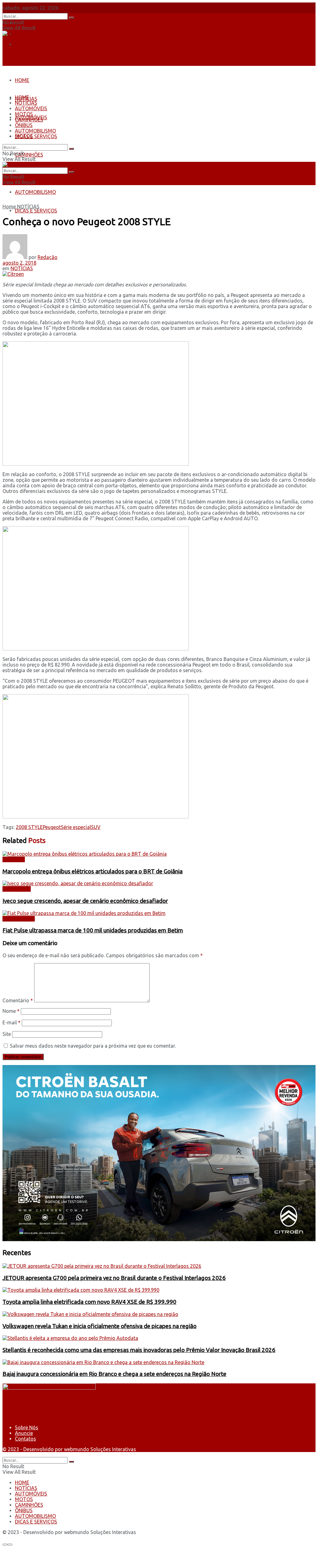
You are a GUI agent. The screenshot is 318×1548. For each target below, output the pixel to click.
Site (6, 1034)
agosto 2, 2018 (19, 263)
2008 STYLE (29, 827)
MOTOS (24, 114)
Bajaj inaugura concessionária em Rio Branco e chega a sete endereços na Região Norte (114, 1374)
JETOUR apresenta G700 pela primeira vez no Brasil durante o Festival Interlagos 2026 (114, 1278)
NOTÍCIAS (26, 103)
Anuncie (24, 1433)
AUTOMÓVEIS (31, 108)
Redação (47, 257)
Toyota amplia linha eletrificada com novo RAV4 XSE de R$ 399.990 (89, 1302)
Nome (11, 1011)
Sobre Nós (26, 23)
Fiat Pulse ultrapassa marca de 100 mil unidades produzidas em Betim (92, 930)
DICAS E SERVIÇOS (36, 210)
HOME (22, 80)
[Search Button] (71, 18)
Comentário (17, 1000)
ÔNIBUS (24, 125)
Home (9, 206)
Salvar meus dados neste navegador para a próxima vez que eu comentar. (93, 1046)
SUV (96, 827)
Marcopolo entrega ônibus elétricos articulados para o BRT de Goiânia (92, 871)
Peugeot (52, 827)
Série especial (76, 827)
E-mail (11, 1022)
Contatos (25, 44)
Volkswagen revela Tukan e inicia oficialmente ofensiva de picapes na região (99, 1326)
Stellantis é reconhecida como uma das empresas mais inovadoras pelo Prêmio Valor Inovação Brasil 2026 (138, 1350)
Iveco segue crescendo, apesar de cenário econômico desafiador (85, 901)
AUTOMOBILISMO (35, 192)
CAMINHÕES (29, 154)
